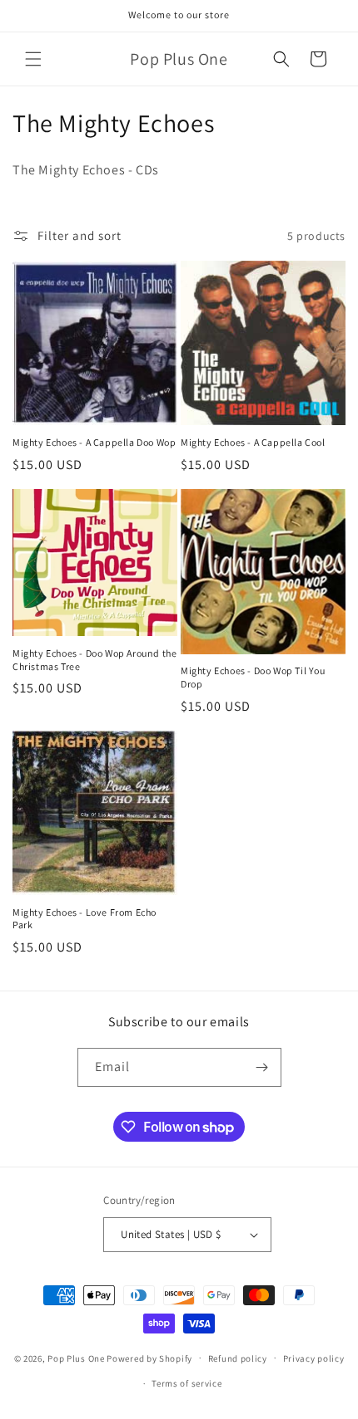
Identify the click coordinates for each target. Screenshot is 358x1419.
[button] (33, 59)
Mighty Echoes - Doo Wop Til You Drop (253, 677)
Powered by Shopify (149, 1357)
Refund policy (237, 1358)
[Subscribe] (262, 1067)
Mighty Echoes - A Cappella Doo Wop (94, 442)
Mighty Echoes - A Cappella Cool (253, 442)
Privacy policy (314, 1358)
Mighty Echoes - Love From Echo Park (84, 919)
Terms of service (186, 1383)
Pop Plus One (75, 1357)
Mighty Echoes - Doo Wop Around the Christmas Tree (94, 660)
